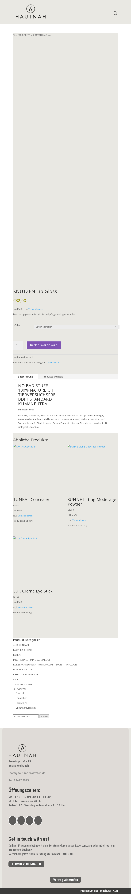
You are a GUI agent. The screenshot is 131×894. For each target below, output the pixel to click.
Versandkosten (35, 309)
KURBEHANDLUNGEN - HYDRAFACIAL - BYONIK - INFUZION (45, 664)
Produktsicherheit (53, 376)
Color (17, 325)
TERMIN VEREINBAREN (26, 864)
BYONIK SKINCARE (23, 649)
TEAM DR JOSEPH (22, 684)
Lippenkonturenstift (25, 707)
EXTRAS (17, 654)
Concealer (20, 693)
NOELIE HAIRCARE (22, 669)
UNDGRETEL (25, 35)
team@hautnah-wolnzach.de (26, 773)
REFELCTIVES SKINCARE (25, 674)
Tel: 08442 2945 (18, 780)
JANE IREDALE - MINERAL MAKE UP (31, 659)
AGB (115, 891)
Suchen (44, 716)
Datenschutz (103, 891)
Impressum (86, 891)
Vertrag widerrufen (65, 880)
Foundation (21, 697)
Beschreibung (25, 376)
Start (15, 35)
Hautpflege (21, 702)
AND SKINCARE (21, 644)
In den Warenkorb (44, 345)
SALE (15, 679)
